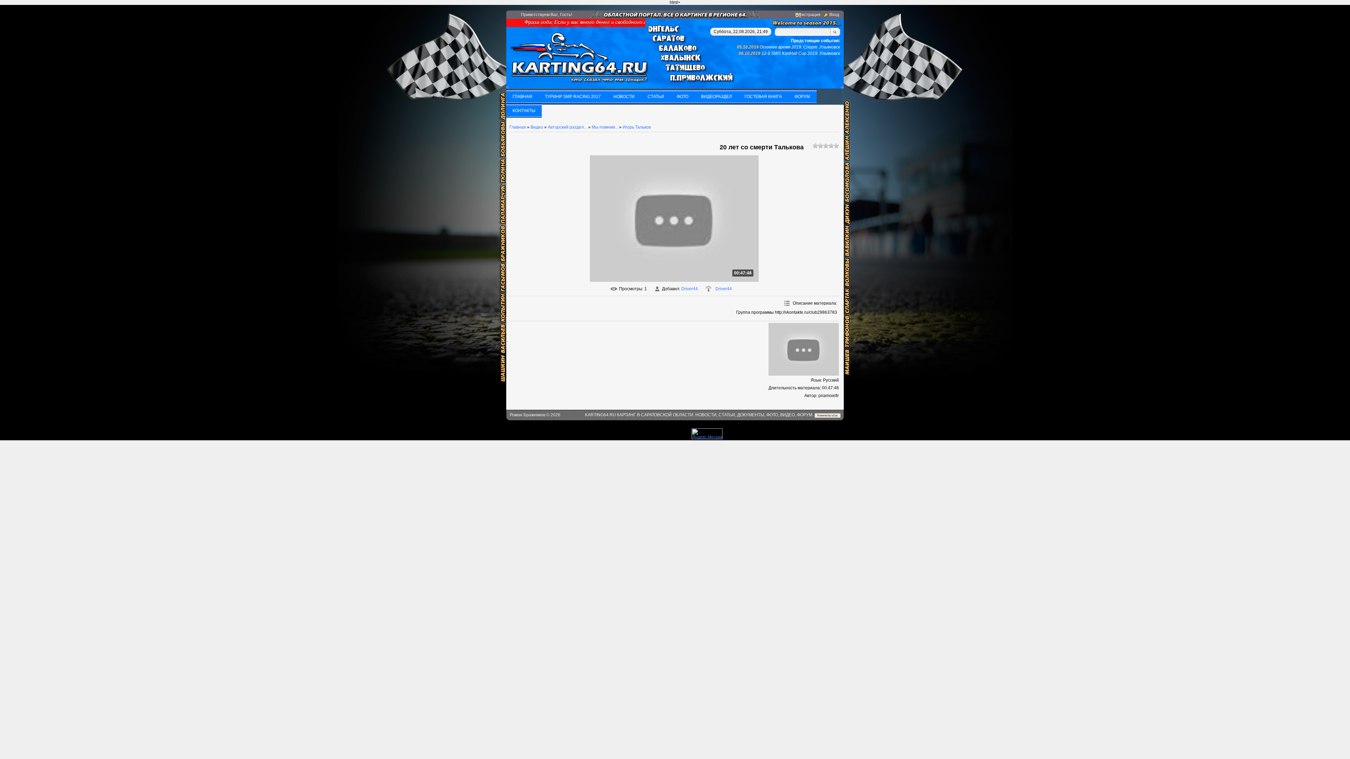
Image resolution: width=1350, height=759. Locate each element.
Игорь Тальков (637, 127)
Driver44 (689, 288)
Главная (517, 127)
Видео (537, 127)
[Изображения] (804, 349)
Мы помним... (605, 127)
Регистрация (808, 14)
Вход (834, 14)
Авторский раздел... (567, 127)
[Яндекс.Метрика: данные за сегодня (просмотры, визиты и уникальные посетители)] (707, 433)
